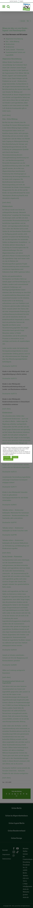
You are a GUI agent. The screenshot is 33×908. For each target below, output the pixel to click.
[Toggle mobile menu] (4, 6)
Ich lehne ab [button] (15, 457)
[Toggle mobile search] (8, 6)
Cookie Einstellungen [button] (8, 459)
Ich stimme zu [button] (7, 457)
